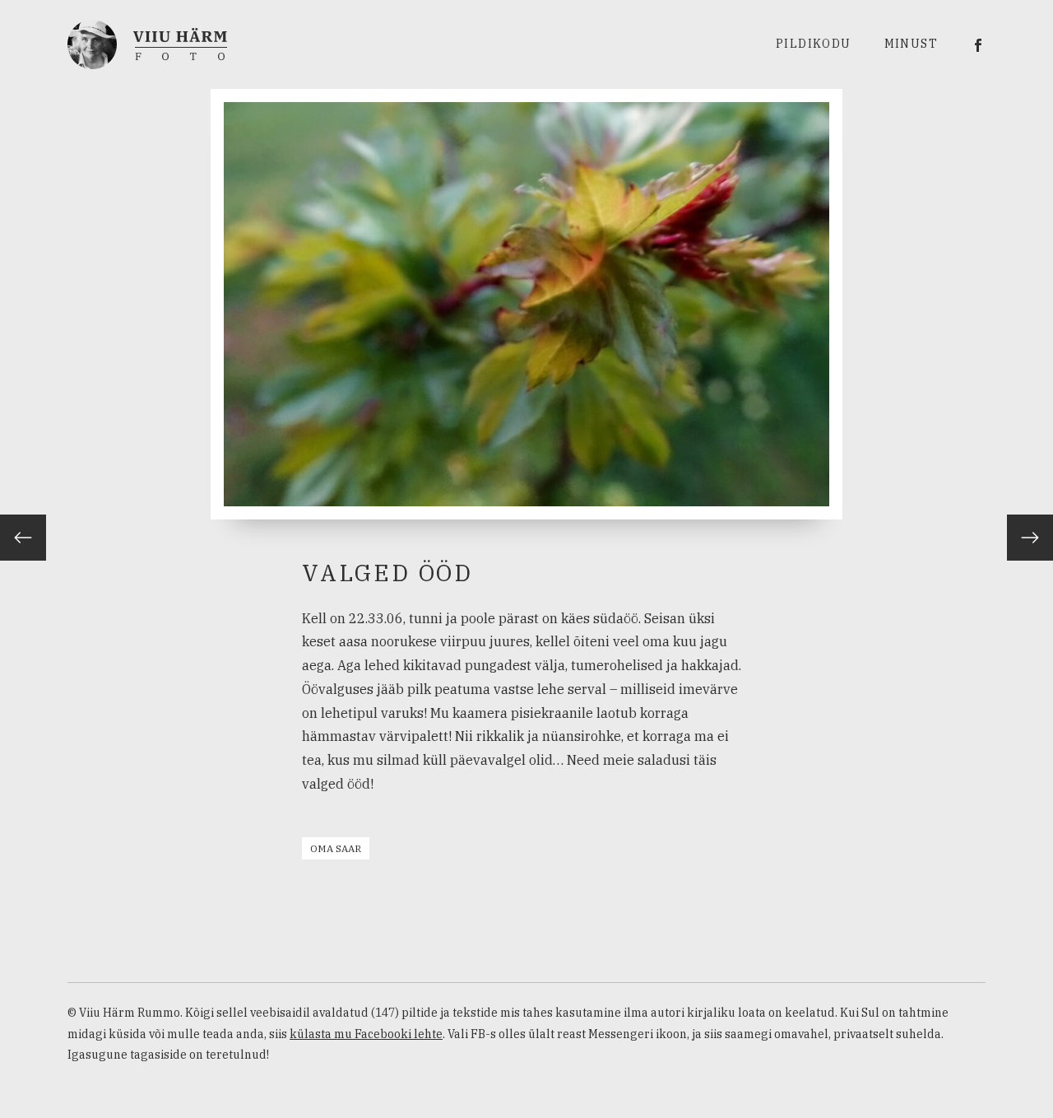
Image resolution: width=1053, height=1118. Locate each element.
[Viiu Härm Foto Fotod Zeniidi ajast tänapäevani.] (147, 43)
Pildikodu (813, 43)
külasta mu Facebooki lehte (366, 1034)
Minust (911, 43)
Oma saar (335, 848)
